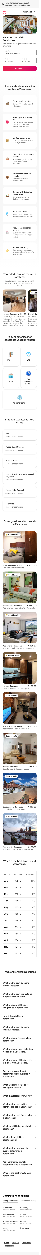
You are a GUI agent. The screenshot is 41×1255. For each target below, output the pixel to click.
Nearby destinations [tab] (10, 1201)
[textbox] (11, 61)
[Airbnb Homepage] (4, 11)
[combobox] (20, 53)
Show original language (21, 5)
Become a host (29, 12)
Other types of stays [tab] (29, 1201)
